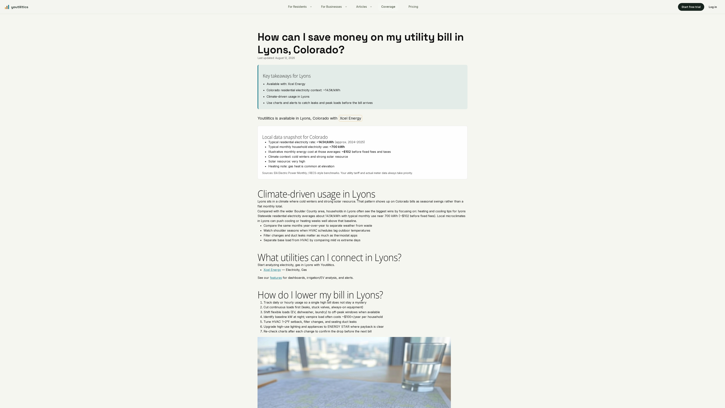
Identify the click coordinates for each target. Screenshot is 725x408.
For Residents (297, 6)
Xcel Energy (272, 270)
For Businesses (331, 6)
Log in (713, 6)
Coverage (388, 6)
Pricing (413, 6)
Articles (361, 6)
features (276, 278)
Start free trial (691, 6)
